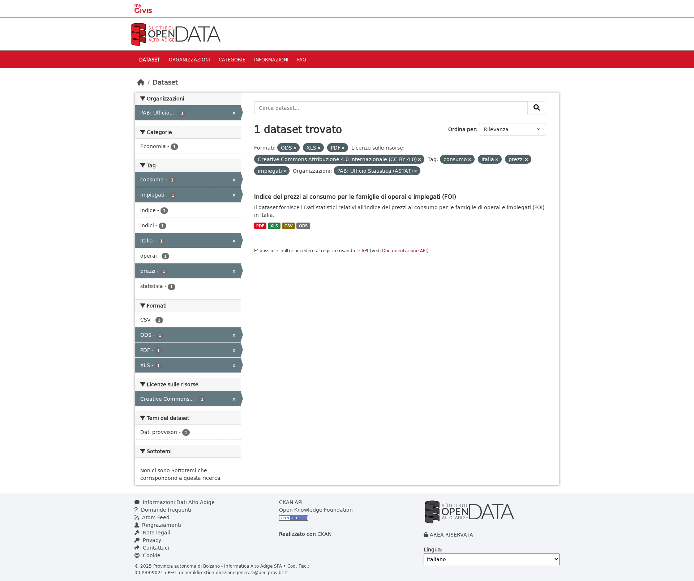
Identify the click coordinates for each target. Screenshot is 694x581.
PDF (260, 226)
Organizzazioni (189, 59)
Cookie (150, 555)
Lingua (432, 549)
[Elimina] (295, 148)
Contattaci (155, 547)
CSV (288, 226)
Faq (301, 59)
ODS (303, 226)
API (364, 250)
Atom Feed (155, 517)
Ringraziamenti (161, 525)
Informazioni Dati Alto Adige (178, 502)
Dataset (149, 59)
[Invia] (536, 107)
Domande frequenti (165, 509)
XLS (274, 226)
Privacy (151, 540)
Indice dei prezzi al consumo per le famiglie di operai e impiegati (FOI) (355, 196)
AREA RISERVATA (451, 534)
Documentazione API (404, 250)
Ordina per (462, 129)
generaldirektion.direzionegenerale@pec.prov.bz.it (233, 572)
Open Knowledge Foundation (316, 509)
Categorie (232, 59)
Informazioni (271, 59)
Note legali (155, 532)
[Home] (141, 82)
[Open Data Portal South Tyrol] (175, 33)
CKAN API (291, 502)
